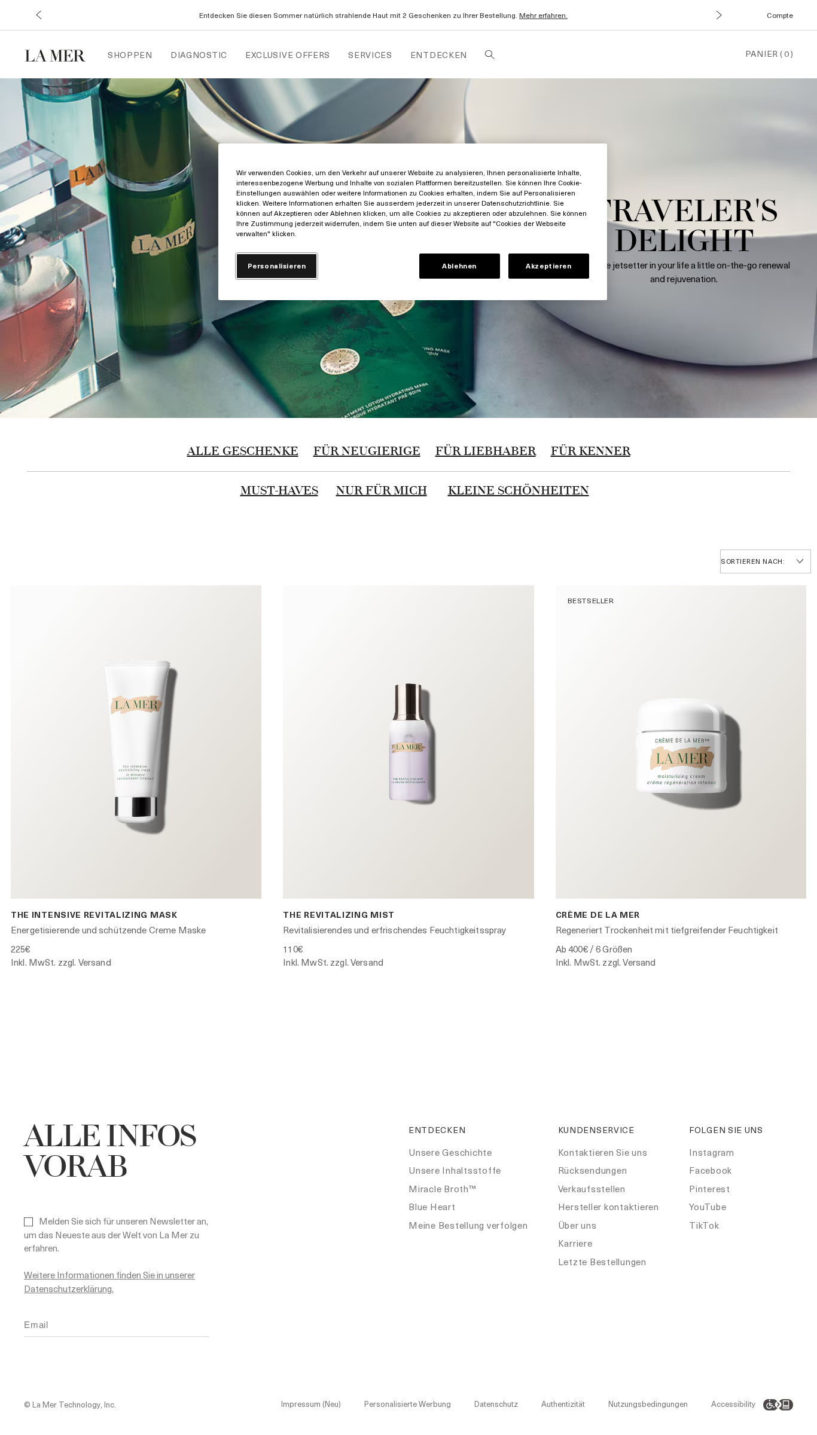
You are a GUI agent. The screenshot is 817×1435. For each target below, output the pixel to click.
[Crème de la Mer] (61, 54)
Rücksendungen (592, 1170)
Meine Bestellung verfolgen (468, 1225)
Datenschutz (496, 1403)
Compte (780, 15)
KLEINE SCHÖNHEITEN (518, 491)
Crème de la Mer (598, 914)
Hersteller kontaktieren (608, 1206)
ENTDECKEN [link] (438, 54)
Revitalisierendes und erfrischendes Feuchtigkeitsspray (394, 929)
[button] (38, 15)
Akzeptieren (548, 266)
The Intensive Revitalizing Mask (94, 914)
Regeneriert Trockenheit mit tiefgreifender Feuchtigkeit (667, 929)
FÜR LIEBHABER (485, 452)
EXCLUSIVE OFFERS (287, 54)
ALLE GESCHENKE (242, 452)
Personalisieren (277, 266)
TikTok (704, 1225)
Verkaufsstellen (592, 1188)
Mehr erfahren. (543, 15)
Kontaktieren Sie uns (603, 1152)
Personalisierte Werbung (407, 1403)
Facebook (710, 1170)
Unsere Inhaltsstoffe (454, 1170)
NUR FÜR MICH (381, 491)
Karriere (575, 1243)
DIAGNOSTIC (198, 54)
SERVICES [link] (370, 54)
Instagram (711, 1152)
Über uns (577, 1225)
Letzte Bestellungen (602, 1261)
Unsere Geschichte (450, 1152)
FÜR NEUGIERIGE (366, 452)
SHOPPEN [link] (130, 54)
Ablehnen (459, 266)
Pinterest (709, 1188)
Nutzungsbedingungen (648, 1403)
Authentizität (563, 1403)
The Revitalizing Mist (339, 914)
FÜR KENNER (590, 452)
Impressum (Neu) (311, 1403)
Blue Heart (432, 1206)
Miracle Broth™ (442, 1188)
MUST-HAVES (279, 491)
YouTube (707, 1206)
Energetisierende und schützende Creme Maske (108, 929)
